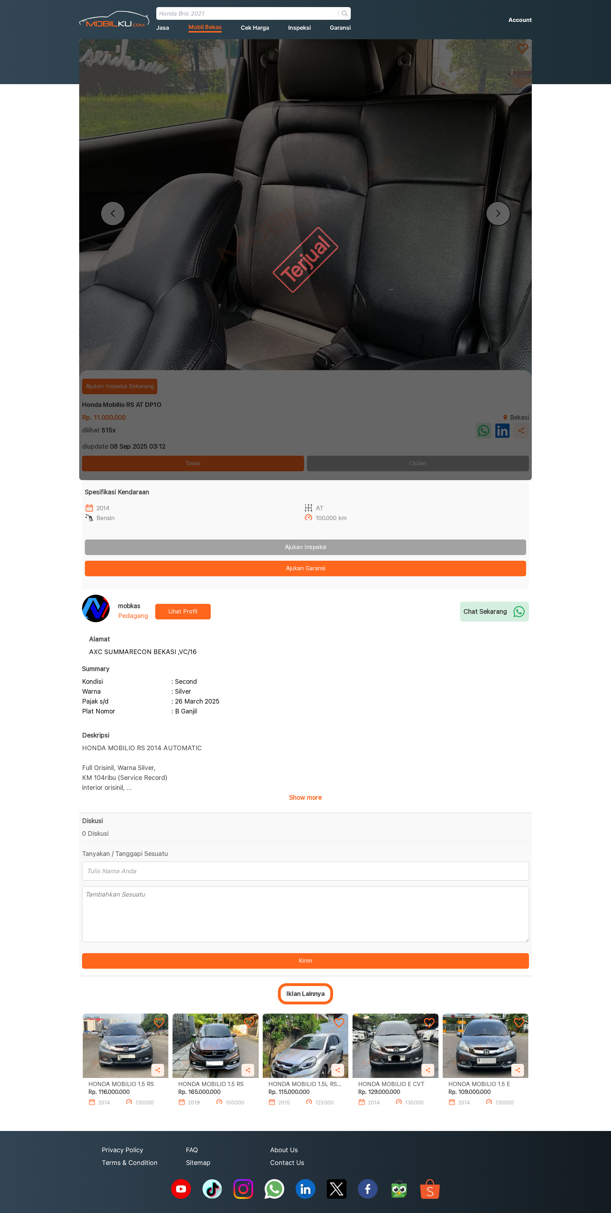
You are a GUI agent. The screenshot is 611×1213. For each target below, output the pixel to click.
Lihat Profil (182, 611)
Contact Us (287, 1162)
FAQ (192, 1150)
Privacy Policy (122, 1150)
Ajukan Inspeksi (305, 547)
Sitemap (198, 1162)
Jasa (162, 27)
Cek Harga (255, 27)
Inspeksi (299, 27)
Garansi (340, 27)
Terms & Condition (130, 1162)
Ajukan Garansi (305, 568)
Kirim (305, 960)
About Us (284, 1150)
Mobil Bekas (205, 26)
